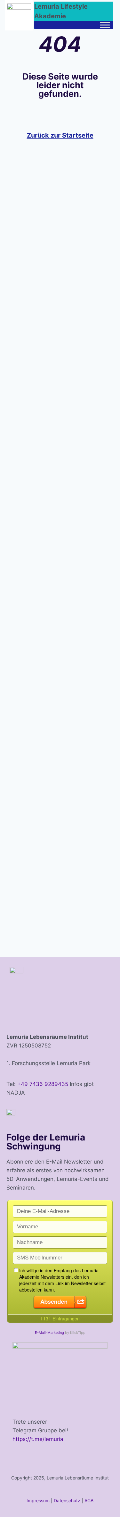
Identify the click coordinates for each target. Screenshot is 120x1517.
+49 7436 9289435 (42, 1084)
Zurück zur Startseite (60, 135)
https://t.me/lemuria (37, 1439)
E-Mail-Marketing (49, 1332)
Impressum (38, 1500)
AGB (88, 1500)
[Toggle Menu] (105, 25)
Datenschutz (67, 1500)
